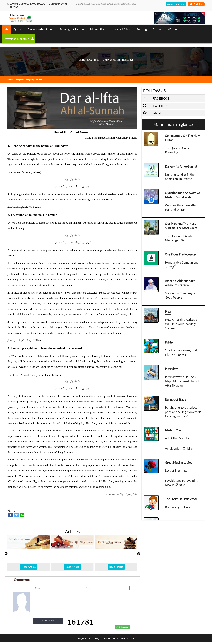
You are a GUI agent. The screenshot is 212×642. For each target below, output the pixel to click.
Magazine (20, 79)
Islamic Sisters (99, 29)
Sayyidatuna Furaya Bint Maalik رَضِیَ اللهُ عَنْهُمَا (181, 483)
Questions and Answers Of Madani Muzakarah (182, 195)
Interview (171, 368)
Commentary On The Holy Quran (182, 138)
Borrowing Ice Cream (179, 507)
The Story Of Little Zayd (181, 499)
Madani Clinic (122, 29)
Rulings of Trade (175, 399)
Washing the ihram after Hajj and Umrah (181, 207)
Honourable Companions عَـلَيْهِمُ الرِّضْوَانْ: (181, 264)
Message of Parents (72, 29)
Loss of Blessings (176, 470)
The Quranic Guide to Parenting (179, 150)
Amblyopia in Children (179, 448)
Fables (169, 342)
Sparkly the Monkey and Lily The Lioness (181, 352)
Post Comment (122, 627)
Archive (157, 29)
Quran (18, 29)
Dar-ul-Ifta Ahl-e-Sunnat (181, 166)
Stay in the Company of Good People (180, 295)
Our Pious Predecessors (181, 254)
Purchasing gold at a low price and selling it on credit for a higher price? (183, 412)
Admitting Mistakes (178, 438)
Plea (168, 311)
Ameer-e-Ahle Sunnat (40, 29)
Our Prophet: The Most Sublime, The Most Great (181, 226)
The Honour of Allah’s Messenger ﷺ (179, 238)
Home (10, 79)
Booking (141, 29)
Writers (173, 29)
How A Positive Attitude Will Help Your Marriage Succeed (181, 324)
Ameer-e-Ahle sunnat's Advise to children (180, 283)
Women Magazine (176, 4)
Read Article (29, 566)
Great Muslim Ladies (178, 462)
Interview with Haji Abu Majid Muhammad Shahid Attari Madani (182, 381)
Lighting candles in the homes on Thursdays (180, 176)
